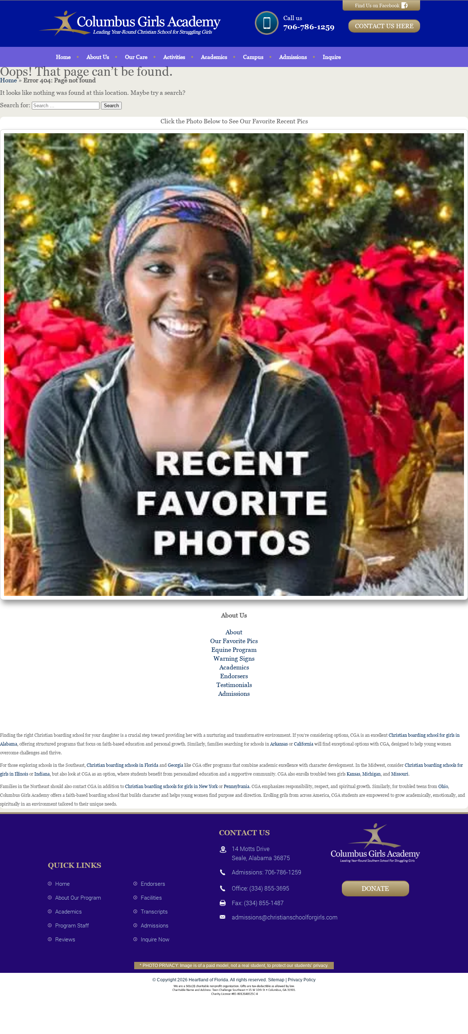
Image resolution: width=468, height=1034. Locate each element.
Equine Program (234, 649)
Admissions (293, 57)
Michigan (371, 774)
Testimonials (234, 684)
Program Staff (72, 925)
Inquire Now (155, 939)
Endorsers (234, 676)
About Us (98, 57)
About (234, 632)
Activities (174, 57)
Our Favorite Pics (234, 641)
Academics (214, 57)
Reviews (65, 939)
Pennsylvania (236, 786)
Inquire (332, 57)
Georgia (175, 765)
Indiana (42, 774)
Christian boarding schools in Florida (122, 765)
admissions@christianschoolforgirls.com (284, 917)
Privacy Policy (302, 979)
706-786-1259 (309, 27)
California (303, 744)
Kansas (353, 774)
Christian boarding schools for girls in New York (171, 786)
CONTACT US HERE (384, 26)
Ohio (443, 786)
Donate (375, 888)
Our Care (136, 57)
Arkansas (279, 744)
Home (63, 57)
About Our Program (78, 897)
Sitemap (276, 979)
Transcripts (154, 911)
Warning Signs (234, 658)
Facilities (151, 897)
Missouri (399, 774)
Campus (253, 57)
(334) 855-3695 (269, 888)
